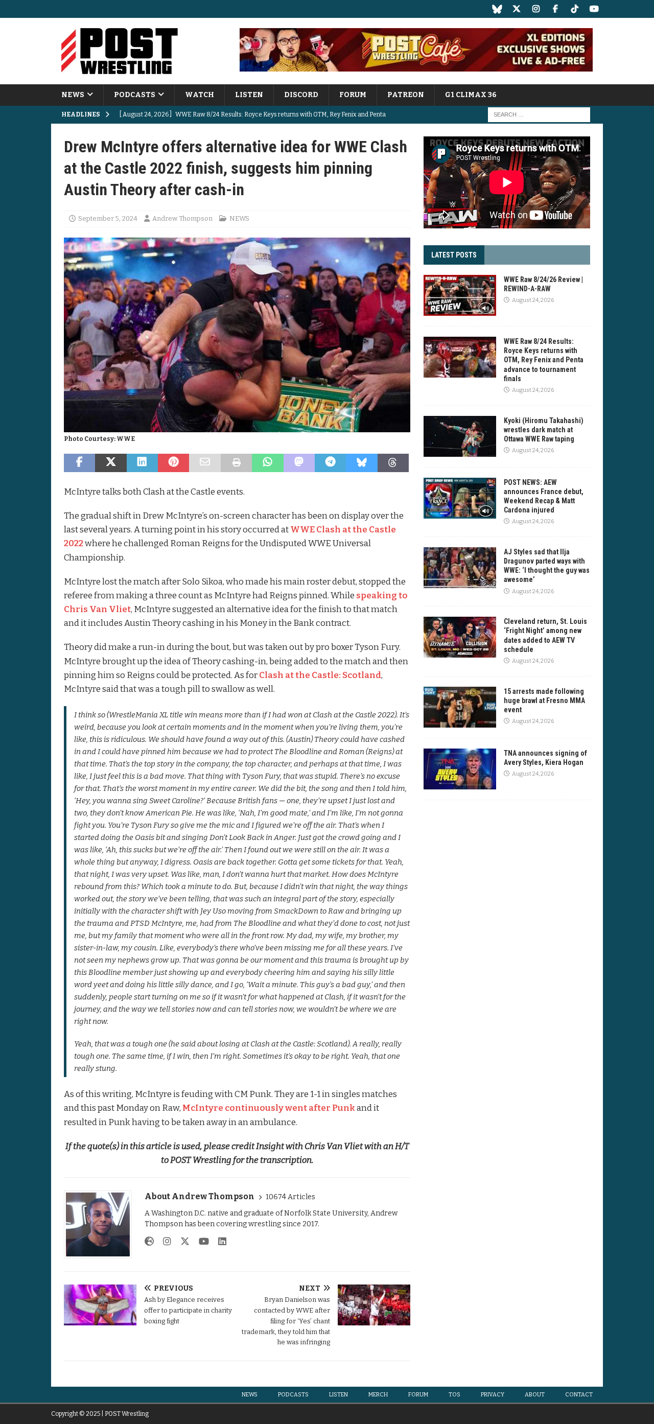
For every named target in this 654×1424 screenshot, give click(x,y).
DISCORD (301, 94)
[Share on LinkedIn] (142, 463)
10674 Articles (290, 1197)
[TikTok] (574, 9)
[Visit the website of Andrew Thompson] (149, 1241)
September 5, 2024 (107, 218)
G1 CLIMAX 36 (471, 94)
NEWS (72, 94)
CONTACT (579, 1394)
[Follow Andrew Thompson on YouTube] (200, 1241)
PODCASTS (134, 94)
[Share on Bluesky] (361, 463)
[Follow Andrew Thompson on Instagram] (163, 1241)
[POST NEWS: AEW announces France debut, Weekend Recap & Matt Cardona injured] (460, 498)
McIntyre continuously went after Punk (268, 1108)
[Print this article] (236, 463)
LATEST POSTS (454, 255)
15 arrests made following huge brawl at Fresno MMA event (544, 700)
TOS (454, 1394)
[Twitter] (516, 9)
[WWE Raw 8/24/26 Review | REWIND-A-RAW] (460, 295)
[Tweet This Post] (110, 463)
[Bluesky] (497, 9)
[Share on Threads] (393, 463)
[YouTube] (594, 9)
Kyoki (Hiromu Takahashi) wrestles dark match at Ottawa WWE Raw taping (543, 429)
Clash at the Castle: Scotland (320, 675)
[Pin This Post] (173, 463)
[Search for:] (539, 114)
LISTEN (249, 94)
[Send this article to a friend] (204, 463)
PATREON (405, 94)
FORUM (352, 94)
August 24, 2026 (533, 300)
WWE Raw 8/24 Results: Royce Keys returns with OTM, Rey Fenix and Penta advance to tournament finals (543, 360)
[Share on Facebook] (79, 463)
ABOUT (535, 1394)
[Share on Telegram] (330, 463)
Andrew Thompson (182, 218)
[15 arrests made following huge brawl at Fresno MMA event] (460, 707)
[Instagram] (536, 9)
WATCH (199, 94)
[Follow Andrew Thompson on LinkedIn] (218, 1241)
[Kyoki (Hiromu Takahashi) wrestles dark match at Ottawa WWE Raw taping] (460, 436)
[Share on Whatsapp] (267, 463)
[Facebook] (555, 9)
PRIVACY (492, 1394)
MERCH (378, 1394)
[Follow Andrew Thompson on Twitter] (181, 1241)
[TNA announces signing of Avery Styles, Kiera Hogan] (460, 769)
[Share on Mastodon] (299, 463)
